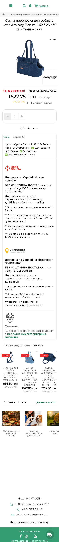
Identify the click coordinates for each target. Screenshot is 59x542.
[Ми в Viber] (31, 536)
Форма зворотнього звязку (29, 522)
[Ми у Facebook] (21, 536)
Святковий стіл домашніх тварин (11, 433)
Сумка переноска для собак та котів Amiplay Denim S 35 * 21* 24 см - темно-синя (49, 376)
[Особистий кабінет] (30, 6)
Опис (6, 137)
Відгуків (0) (18, 137)
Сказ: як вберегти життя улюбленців (33, 433)
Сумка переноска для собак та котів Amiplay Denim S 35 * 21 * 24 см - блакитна (29, 376)
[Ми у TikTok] (39, 536)
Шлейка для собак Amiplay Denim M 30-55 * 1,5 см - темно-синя (10, 373)
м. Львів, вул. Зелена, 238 (31, 504)
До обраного (31, 128)
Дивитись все (44, 402)
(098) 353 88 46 (31, 509)
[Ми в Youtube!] (36, 536)
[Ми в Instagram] (26, 536)
